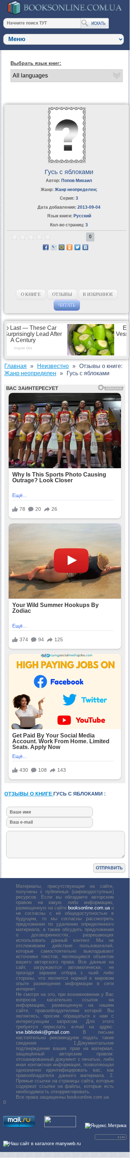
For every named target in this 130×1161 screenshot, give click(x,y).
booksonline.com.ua (89, 907)
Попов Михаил (76, 180)
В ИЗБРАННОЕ (98, 294)
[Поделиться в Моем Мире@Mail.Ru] (61, 247)
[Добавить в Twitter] (77, 247)
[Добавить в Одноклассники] (69, 247)
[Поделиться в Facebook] (46, 247)
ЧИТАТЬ (66, 305)
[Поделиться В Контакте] (85, 247)
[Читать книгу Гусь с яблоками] (67, 161)
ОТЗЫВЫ (62, 294)
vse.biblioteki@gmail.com (43, 1032)
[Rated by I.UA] (60, 1125)
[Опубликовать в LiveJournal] (54, 247)
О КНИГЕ (31, 294)
